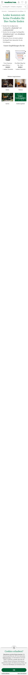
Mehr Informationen (22, 673)
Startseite (4, 11)
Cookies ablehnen (5, 673)
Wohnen (20, 90)
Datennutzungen (7, 657)
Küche (7, 90)
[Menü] (2, 2)
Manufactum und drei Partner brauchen (12, 654)
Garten (7, 103)
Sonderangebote (20, 103)
